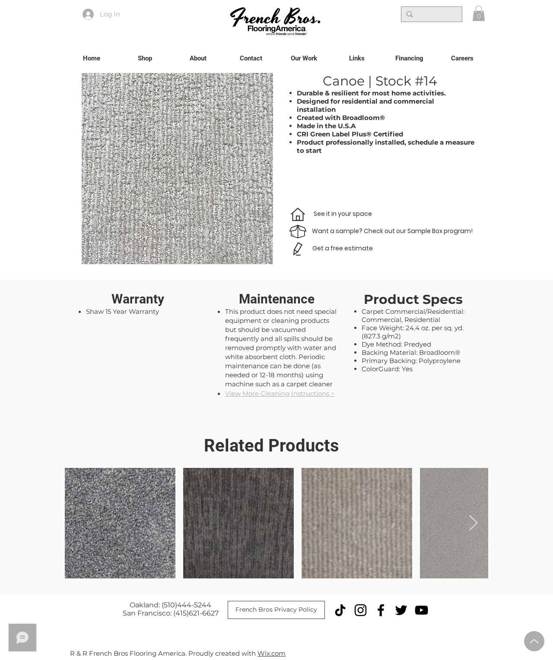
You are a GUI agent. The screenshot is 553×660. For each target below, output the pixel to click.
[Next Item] (473, 523)
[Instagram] (361, 610)
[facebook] (381, 610)
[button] (478, 13)
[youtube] (421, 610)
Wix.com (271, 653)
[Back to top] (534, 641)
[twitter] (401, 610)
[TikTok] (340, 610)
